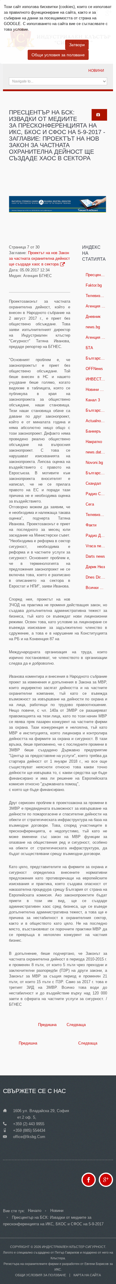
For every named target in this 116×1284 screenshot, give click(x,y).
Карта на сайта (87, 1275)
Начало (34, 1210)
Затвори (77, 44)
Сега (90, 504)
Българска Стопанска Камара (97, 358)
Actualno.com (97, 421)
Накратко (94, 441)
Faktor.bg (94, 285)
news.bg (93, 327)
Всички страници (97, 587)
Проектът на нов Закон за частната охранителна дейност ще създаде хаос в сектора (39, 258)
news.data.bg (97, 452)
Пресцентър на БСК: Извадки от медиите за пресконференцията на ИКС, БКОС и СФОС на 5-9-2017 (97, 275)
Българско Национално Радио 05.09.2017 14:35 (97, 473)
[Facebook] (88, 1180)
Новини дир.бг (97, 389)
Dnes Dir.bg (96, 577)
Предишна (47, 1024)
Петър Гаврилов (67, 1252)
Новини (96, 71)
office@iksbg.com (29, 1136)
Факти (91, 525)
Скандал (93, 483)
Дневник (93, 316)
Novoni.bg (94, 462)
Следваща (77, 1024)
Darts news (95, 556)
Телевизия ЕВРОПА (97, 514)
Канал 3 (93, 400)
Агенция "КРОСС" (97, 306)
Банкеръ (93, 431)
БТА (89, 348)
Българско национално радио (97, 410)
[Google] (106, 1180)
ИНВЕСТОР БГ (97, 379)
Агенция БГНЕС (97, 337)
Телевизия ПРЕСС (97, 295)
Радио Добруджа (97, 535)
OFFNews (94, 368)
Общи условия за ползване (58, 54)
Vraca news (96, 546)
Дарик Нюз (95, 567)
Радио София (97, 494)
